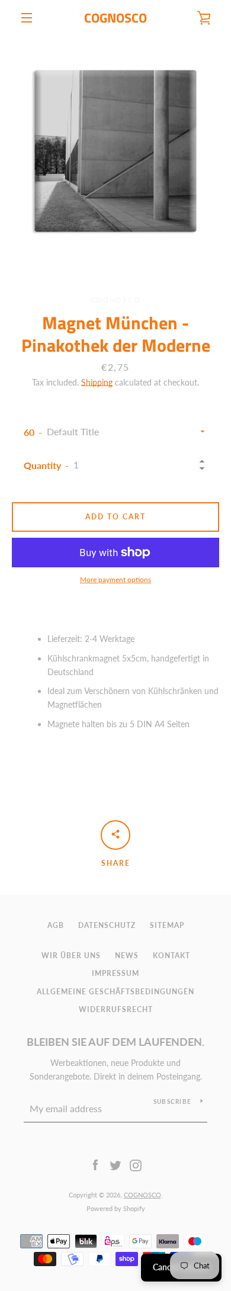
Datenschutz (107, 925)
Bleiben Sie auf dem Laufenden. (115, 1041)
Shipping (97, 382)
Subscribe (172, 1101)
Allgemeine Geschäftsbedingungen (115, 991)
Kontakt (171, 955)
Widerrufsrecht (116, 1009)
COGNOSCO (115, 17)
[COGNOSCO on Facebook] (95, 1165)
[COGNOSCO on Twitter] (115, 1165)
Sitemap (167, 925)
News (127, 955)
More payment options (115, 579)
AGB (55, 925)
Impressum (115, 973)
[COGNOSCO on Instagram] (136, 1165)
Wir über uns (71, 955)
